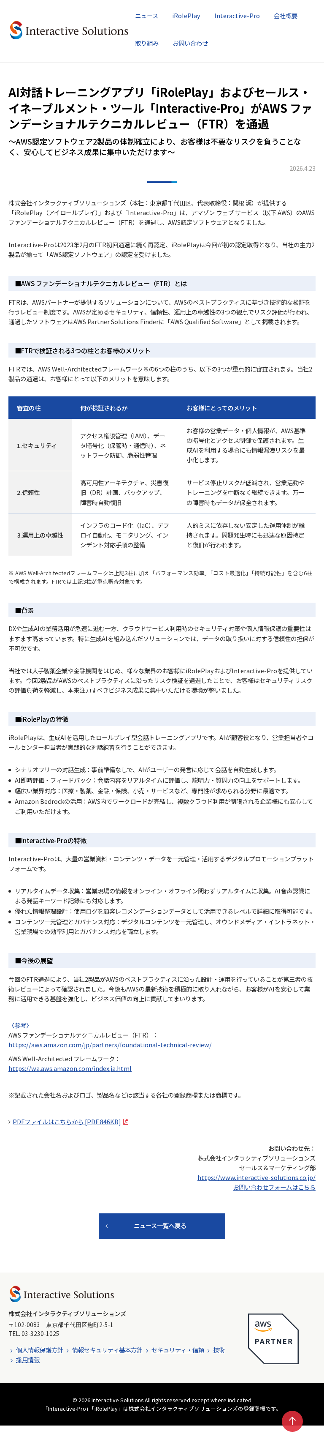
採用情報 (28, 1359)
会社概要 (285, 15)
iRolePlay (186, 15)
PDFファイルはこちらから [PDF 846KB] (67, 1121)
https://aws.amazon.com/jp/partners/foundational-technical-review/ (110, 1044)
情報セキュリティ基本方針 (107, 1349)
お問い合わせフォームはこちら (274, 1187)
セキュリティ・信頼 (177, 1349)
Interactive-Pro (237, 15)
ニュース (146, 15)
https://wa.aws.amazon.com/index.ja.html (70, 1068)
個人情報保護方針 (39, 1349)
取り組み (147, 42)
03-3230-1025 (40, 1333)
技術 (219, 1349)
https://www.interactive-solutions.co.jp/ (256, 1177)
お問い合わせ (190, 42)
